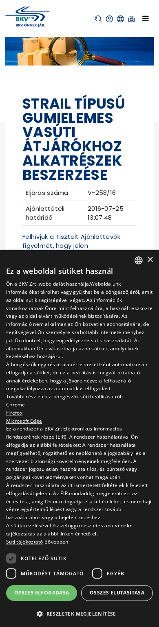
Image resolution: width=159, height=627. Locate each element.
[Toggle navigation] (145, 18)
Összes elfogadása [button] (41, 592)
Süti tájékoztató (24, 541)
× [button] (150, 260)
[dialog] (79, 438)
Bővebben (56, 541)
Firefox (14, 412)
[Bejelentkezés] (109, 18)
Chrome (15, 404)
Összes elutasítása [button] (117, 592)
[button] (98, 18)
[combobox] (139, 260)
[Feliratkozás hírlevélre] (131, 18)
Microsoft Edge (24, 420)
